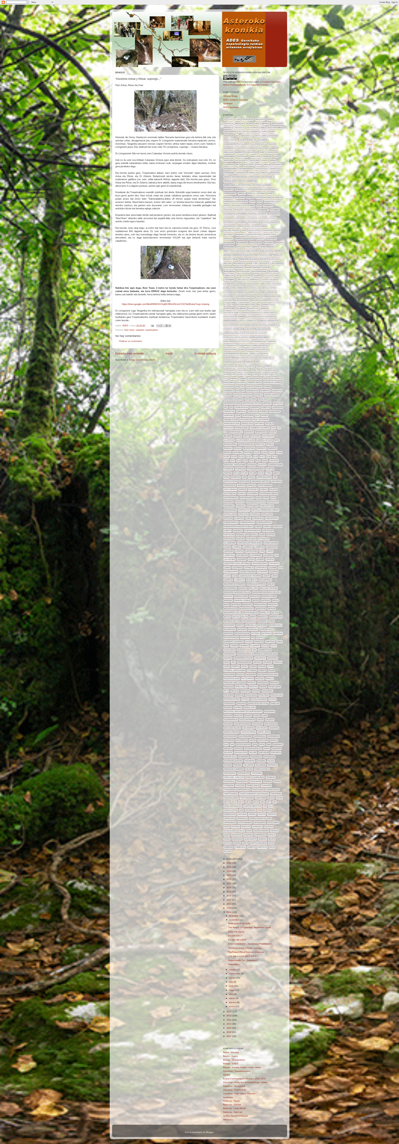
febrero (233, 1002)
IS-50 (251, 461)
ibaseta (272, 432)
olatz (274, 646)
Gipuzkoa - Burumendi (234, 1086)
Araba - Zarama (231, 1052)
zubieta (251, 847)
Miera (253, 617)
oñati (226, 662)
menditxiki (260, 609)
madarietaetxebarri (234, 584)
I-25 (279, 428)
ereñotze (271, 317)
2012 (229, 1016)
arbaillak (253, 173)
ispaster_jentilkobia (235, 465)
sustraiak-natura (233, 761)
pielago (235, 691)
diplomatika (230, 300)
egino (265, 304)
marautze (255, 596)
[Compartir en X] (163, 325)
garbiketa (229, 391)
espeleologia (231, 333)
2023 (229, 875)
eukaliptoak (230, 350)
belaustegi (267, 251)
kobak (258, 526)
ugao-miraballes (233, 806)
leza (280, 568)
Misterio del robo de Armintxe (240, 621)
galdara (240, 382)
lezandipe (262, 572)
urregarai (229, 818)
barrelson (269, 234)
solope (253, 752)
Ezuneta (239, 362)
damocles (253, 292)
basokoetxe (255, 243)
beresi (278, 251)
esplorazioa (230, 341)
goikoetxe (229, 411)
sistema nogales (253, 748)
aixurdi (234, 140)
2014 (229, 912)
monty (240, 625)
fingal (259, 366)
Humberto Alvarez (259, 428)
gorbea (263, 411)
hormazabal (241, 428)
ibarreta (249, 432)
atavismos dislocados (243, 206)
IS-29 (275, 456)
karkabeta (252, 506)
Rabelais (274, 703)
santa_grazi (263, 732)
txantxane (257, 790)
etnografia (257, 341)
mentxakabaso (250, 613)
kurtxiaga (229, 539)
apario (264, 160)
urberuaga (230, 814)
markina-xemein (242, 600)
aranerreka (261, 169)
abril (231, 994)
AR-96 (238, 164)
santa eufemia (248, 732)
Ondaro (228, 658)
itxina (269, 473)
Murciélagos (267, 629)
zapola (271, 835)
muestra (262, 625)
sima (269, 744)
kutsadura (263, 539)
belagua (240, 251)
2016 (229, 904)
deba (262, 292)
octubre (233, 969)
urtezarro (273, 822)
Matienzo (265, 600)
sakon (260, 720)
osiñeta (235, 666)
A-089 (237, 119)
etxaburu (270, 341)
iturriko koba (275, 465)
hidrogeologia (232, 424)
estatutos (244, 341)
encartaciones (232, 313)
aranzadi (241, 173)
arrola (242, 193)
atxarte (252, 214)
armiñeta (228, 189)
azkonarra (267, 230)
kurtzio (240, 539)
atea (259, 206)
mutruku (266, 633)
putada (245, 699)
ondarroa (260, 658)
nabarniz (278, 633)
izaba (226, 477)
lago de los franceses (250, 543)
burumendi (229, 271)
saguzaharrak (247, 720)
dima (258, 296)
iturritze (228, 469)
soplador (140, 330)
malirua (243, 588)
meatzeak (236, 604)
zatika (227, 839)
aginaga (255, 132)
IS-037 (257, 452)
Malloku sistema (268, 588)
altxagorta (241, 148)
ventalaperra (261, 831)
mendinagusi (230, 609)
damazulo (240, 292)
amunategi (251, 152)
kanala (241, 494)
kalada (273, 489)
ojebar (234, 646)
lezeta (266, 576)
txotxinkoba (246, 798)
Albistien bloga (230, 96)
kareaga (240, 506)
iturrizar (240, 469)
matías (255, 600)
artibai (250, 197)
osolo (244, 666)
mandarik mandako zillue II (266, 592)
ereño (242, 317)
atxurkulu (229, 222)
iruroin (248, 452)
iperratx (261, 448)
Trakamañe (256, 781)
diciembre (234, 916)
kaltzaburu (230, 494)
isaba (265, 461)
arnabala (240, 189)
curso (272, 288)
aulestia (228, 226)
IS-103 (234, 456)
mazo (226, 604)
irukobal (237, 452)
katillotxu (267, 514)
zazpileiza (237, 839)
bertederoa (261, 255)
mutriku (255, 633)
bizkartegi (265, 259)
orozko (257, 662)
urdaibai (242, 814)
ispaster (274, 461)
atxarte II (263, 214)
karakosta (273, 502)
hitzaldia (228, 428)
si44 (232, 744)
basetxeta (271, 239)
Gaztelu (258, 395)
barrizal (228, 239)
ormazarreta (244, 662)
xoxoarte (236, 835)
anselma (267, 156)
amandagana (255, 148)
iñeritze (260, 444)
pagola (240, 674)
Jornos (241, 485)
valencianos (230, 831)
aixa (226, 140)
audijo (265, 222)
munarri (242, 629)
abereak (239, 123)
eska (226, 325)
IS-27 (262, 456)
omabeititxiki (265, 650)
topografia (230, 773)
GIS (231, 407)
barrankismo (255, 234)
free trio (256, 370)
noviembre (234, 920)
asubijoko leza (272, 202)
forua (268, 366)
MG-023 (236, 617)
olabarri (255, 646)
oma (254, 650)
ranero (228, 707)
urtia (226, 827)
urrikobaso (230, 822)
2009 (229, 1028)
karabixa (228, 502)
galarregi (275, 378)
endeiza (246, 313)
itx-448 (253, 473)
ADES (239, 82)
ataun (227, 206)
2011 (229, 1020)
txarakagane (272, 790)
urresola (242, 818)
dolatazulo (244, 300)
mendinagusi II (246, 609)
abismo (249, 123)
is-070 (272, 452)
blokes (276, 259)
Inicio (169, 353)
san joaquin (270, 724)
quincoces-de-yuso (258, 703)
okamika (244, 646)
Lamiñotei (259, 547)
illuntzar (229, 440)
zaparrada (260, 835)
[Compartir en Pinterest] (169, 325)
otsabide (251, 670)
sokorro (276, 748)
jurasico (253, 489)
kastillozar (230, 514)
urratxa (271, 814)
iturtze (228, 473)
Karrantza (244, 510)
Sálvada (228, 724)
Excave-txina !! (235, 936)
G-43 (275, 374)
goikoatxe (277, 407)
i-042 (273, 428)
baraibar (228, 234)
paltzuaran (247, 678)
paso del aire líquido (235, 683)
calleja (268, 276)
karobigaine (230, 510)
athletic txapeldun (245, 210)
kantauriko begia (269, 494)
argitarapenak (239, 177)
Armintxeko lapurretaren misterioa (243, 185)
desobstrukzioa (245, 296)
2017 (229, 900)
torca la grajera (255, 777)
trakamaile (242, 781)
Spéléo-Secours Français (235, 1116)
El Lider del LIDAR (237, 940)
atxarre (241, 214)
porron (239, 695)
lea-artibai (229, 559)
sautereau (241, 740)
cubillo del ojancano (235, 288)
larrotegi (229, 555)
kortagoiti (267, 530)
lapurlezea (251, 551)
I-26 (225, 432)
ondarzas (272, 658)
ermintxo (252, 321)
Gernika (267, 403)
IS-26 (255, 456)
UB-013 (271, 798)
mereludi (265, 613)
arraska (271, 189)
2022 (229, 879)
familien (249, 362)
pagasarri (229, 674)
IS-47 (232, 461)
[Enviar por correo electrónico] (157, 325)
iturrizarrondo (255, 469)
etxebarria (230, 346)
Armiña (268, 185)
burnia (248, 267)
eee (253, 304)
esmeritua (273, 325)
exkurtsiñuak (231, 358)
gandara (228, 387)
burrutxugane (262, 267)
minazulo (262, 617)
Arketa (241, 181)
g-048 (226, 374)
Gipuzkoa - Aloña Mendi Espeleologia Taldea (245, 1082)
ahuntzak (229, 136)
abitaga (265, 123)
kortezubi (229, 535)
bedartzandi (259, 247)
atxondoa (252, 218)
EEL (259, 304)
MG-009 (275, 613)
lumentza (239, 580)
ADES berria (230, 132)
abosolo (228, 128)
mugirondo (230, 629)
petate (263, 687)
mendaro (247, 604)
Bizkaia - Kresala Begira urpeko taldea (242, 1067)
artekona (240, 197)
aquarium (229, 164)
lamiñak (237, 547)
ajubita (243, 140)
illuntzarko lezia (245, 440)
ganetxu (239, 387)
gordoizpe (274, 411)
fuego (266, 370)
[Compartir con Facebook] (166, 325)
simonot (228, 748)
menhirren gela (232, 613)
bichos (227, 259)
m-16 (248, 580)
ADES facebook (230, 107)
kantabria (252, 494)
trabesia (270, 777)
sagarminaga (231, 720)
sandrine (274, 728)
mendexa (272, 604)
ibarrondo (261, 432)
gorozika (228, 415)
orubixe (267, 662)
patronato (262, 683)
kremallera (242, 535)
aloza (273, 144)
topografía (244, 773)
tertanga (272, 765)
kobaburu (258, 518)
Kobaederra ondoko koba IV (238, 526)
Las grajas (242, 555)
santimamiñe (245, 736)
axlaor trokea (232, 230)
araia (259, 164)
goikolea (252, 411)
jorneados (230, 485)
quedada (241, 703)
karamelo (229, 506)
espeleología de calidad (253, 333)
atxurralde (254, 222)
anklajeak (255, 156)
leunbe (272, 568)
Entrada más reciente (129, 353)
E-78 (232, 304)
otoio (270, 666)
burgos (239, 267)
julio (231, 982)
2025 (229, 867)
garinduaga (252, 391)
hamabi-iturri (231, 420)
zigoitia (237, 843)
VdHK (249, 831)
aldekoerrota (231, 144)
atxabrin (274, 210)
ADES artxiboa (275, 128)
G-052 (233, 374)
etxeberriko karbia (248, 346)
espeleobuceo (242, 329)
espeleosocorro (259, 337)
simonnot (278, 744)
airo (264, 136)
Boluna (228, 263)
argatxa (274, 173)
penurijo (228, 687)
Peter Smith (274, 687)
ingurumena (230, 444)
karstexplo (228, 1097)
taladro (261, 761)
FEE (257, 362)
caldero (257, 276)
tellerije (248, 765)
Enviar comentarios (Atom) (142, 360)
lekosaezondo (259, 563)
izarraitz (235, 477)
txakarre (266, 785)
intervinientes (246, 444)
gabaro (234, 378)
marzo (232, 998)
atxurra (241, 222)
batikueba (229, 247)
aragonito (248, 164)
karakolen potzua (255, 502)
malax (271, 584)
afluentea (243, 132)
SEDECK (274, 740)
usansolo (257, 827)
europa (250, 350)
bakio (278, 230)
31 (225, 119)
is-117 (249, 456)
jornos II (251, 485)
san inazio (257, 724)
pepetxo (253, 687)
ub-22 (241, 802)
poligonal (267, 691)
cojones (239, 284)
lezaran (273, 572)
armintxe (252, 181)
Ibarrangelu (236, 432)
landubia (228, 551)
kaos (273, 498)
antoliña (228, 160)
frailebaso (243, 370)
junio (231, 986)
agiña (264, 132)
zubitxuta (262, 847)
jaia (244, 477)
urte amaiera (245, 822)
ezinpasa (228, 362)
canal (277, 276)
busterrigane (259, 271)
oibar (279, 642)
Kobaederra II (231, 522)
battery (247, 247)
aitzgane (273, 136)
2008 (229, 1032)
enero (232, 1006)
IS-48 (239, 461)
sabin (264, 716)
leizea (251, 559)
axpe (243, 230)
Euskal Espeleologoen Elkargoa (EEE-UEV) (244, 1078)
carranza (254, 280)
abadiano (260, 119)
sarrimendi (273, 736)
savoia (252, 740)
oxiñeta (262, 670)
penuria (274, 683)
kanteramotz (247, 498)
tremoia (268, 781)
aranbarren (230, 169)
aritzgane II (268, 177)
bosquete (265, 263)
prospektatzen (232, 699)
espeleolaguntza (260, 329)
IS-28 (268, 456)
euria (241, 350)
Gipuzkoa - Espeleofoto (234, 1090)
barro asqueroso (244, 239)
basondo (268, 243)
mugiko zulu (275, 625)
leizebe (260, 559)
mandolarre (241, 596)
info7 (276, 440)
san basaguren (242, 724)
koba (248, 518)
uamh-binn (260, 798)
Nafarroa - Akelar (231, 1101)
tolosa (249, 769)
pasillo (270, 678)
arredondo (230, 193)
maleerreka (230, 588)
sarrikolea (260, 736)
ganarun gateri (272, 382)
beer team (129, 330)
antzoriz (254, 160)
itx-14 (236, 473)
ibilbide (227, 436)
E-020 (275, 300)
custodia (228, 292)
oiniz (226, 646)
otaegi (253, 666)
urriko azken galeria (260, 818)
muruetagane (242, 633)
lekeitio (270, 559)
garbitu (240, 391)
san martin (248, 728)
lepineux (249, 568)
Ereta (242, 321)
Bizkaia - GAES (230, 1064)
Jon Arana (276, 481)
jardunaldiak (264, 477)
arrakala (260, 189)
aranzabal (229, 173)
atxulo (273, 218)
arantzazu (275, 169)
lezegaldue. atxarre (250, 576)
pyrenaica (229, 703)
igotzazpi (255, 436)
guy (257, 415)
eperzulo (257, 313)
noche (259, 637)
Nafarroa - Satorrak (232, 1112)
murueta (228, 633)
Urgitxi (261, 814)
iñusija (237, 448)
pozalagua (251, 695)
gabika (243, 378)
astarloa (278, 197)
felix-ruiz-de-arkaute (235, 366)
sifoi (254, 744)
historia (259, 424)
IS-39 (226, 461)
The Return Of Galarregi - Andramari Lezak (249, 927)
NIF (252, 637)
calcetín (246, 276)
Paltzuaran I (234, 964)
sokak (267, 748)
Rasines (238, 707)
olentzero (229, 650)
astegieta (229, 202)
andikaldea (272, 152)
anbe (261, 152)
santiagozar (230, 736)
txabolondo (252, 785)
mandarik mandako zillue (237, 592)
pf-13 (226, 691)
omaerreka (230, 654)
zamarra (248, 835)
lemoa (227, 568)
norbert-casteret (233, 642)
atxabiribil (262, 210)
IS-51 (258, 461)
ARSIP (270, 193)
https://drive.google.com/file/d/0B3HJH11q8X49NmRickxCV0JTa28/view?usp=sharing (165, 304)
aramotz (277, 164)
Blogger (210, 1132)
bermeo (228, 255)
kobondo (238, 530)
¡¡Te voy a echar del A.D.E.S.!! (243, 956)
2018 (229, 896)
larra (270, 551)
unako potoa (230, 810)
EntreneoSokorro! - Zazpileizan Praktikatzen (250, 944)
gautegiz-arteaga (242, 395)
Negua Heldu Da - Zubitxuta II (243, 960)
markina (228, 600)
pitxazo (256, 691)
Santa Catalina (231, 732)
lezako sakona (247, 572)
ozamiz (271, 670)
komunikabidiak (252, 530)
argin (227, 177)
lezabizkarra (231, 572)
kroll (254, 535)
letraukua (261, 568)
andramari (242, 156)
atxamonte (229, 214)
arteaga (228, 197)
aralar (267, 164)
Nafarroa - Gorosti (232, 1104)
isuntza (262, 465)
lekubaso (274, 563)
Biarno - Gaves (230, 1056)
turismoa (229, 785)
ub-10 (226, 802)
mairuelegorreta (256, 584)
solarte (228, 752)
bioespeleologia (249, 259)
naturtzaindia (231, 637)
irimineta (272, 448)
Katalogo (243, 514)
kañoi (266, 498)
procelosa (277, 695)
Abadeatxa (247, 119)
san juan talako (232, 728)
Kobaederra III (247, 522)
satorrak (229, 740)
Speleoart (228, 103)
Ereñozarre (230, 321)
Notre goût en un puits (239, 923)
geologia (263, 399)
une (241, 810)
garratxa (277, 391)
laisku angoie (271, 543)
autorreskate (242, 226)
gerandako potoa (251, 403)
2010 (229, 1024)
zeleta (271, 839)
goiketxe (265, 407)
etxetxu (264, 346)
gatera (227, 395)
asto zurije (242, 202)
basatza (260, 239)
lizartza (228, 580)
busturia (273, 271)
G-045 (273, 370)
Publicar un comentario (130, 341)
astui (259, 202)
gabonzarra (255, 378)
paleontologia (231, 678)
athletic (228, 210)
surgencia (256, 757)
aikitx (257, 136)
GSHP (238, 415)
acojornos (253, 128)
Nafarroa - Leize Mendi (234, 1108)
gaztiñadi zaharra (233, 399)
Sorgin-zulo (230, 757)
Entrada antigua (205, 353)
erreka (262, 321)
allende (256, 144)
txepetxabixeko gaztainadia (254, 794)
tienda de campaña (233, 769)
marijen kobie (269, 596)
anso (276, 156)
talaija (271, 761)
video (227, 835)
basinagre (229, 243)
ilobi (258, 440)
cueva (263, 288)
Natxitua (245, 637)
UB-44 (255, 802)
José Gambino (265, 485)
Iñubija (269, 444)
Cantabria (229, 280)
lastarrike (255, 555)
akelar (252, 140)
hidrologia (247, 424)
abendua (228, 123)
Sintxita (238, 748)
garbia (267, 387)
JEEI (275, 477)
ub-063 (279, 798)
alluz (265, 144)
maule (275, 600)
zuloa (272, 847)
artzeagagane (263, 197)
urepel (252, 814)
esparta (228, 329)
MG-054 (244, 617)
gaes (266, 378)
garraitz (265, 391)
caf (237, 276)
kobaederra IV (264, 522)
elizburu (241, 308)
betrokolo (275, 255)
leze (235, 576)
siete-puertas (243, 744)
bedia (271, 247)
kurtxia (271, 535)
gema (253, 399)
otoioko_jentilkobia (234, 670)
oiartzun (270, 642)
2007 (229, 1036)
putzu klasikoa (259, 699)
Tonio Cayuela (262, 769)
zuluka (227, 851)
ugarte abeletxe (252, 806)
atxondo (240, 218)
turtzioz (240, 785)
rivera (248, 716)
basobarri (242, 243)
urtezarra (259, 822)
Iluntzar (267, 440)
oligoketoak (243, 650)
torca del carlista (234, 777)
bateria (279, 243)
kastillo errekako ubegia (265, 510)
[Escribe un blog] (160, 325)
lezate (227, 576)
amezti (274, 148)
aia (237, 136)
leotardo (237, 568)
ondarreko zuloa (243, 658)
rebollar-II (250, 707)
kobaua (267, 526)
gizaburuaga (241, 407)
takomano (250, 761)
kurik (262, 535)
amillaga (228, 152)
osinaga (278, 662)
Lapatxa (239, 551)
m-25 (255, 580)
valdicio (269, 827)
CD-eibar (228, 284)
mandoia (228, 596)
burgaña (228, 267)
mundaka (253, 629)
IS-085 (279, 452)
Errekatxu (273, 321)
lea (276, 555)
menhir (271, 609)
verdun (275, 831)
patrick (251, 683)
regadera (269, 711)
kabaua (264, 489)
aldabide (262, 140)
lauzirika (268, 555)
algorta (245, 144)
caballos (229, 276)
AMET (266, 148)
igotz (246, 436)
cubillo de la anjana (270, 284)
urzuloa (245, 827)
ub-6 (262, 802)
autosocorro (259, 226)
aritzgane (254, 177)
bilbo (235, 259)
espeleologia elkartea (236, 337)
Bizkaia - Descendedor (234, 1060)
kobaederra (271, 518)
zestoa (227, 843)
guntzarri (248, 415)
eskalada (250, 325)
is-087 (226, 456)
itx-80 (261, 473)
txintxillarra (231, 798)
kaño (258, 498)
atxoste (263, 218)
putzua (272, 699)
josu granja (230, 489)
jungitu (243, 489)
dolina (255, 300)
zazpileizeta (250, 839)
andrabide (229, 156)
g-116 (262, 374)
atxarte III (275, 214)
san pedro (261, 728)
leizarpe (241, 559)
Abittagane (277, 123)
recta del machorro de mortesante (243, 711)
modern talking (266, 621)
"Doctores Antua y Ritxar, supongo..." (246, 948)
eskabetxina (237, 325)
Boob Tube (252, 263)
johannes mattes (260, 481)
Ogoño (248, 642)
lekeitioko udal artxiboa (237, 563)
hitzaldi (270, 424)
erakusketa (270, 313)
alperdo (228, 148)
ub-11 (233, 802)
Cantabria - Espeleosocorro (236, 1071)
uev (275, 802)
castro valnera (269, 280)
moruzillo (250, 625)
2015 (229, 908)
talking (228, 765)
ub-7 (269, 802)
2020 (229, 887)
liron (274, 576)
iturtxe (270, 469)
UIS (264, 806)
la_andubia (230, 543)
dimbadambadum (271, 296)
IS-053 (264, 452)
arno (250, 189)
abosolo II (240, 128)
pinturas (245, 691)
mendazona (260, 604)
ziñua (245, 843)
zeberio (262, 839)
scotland (263, 740)
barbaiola (240, 234)
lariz (262, 551)
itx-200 (244, 473)
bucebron (277, 263)
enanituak (253, 308)
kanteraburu (231, 498)
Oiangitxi (258, 642)
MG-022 (227, 617)
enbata (264, 308)
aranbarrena (246, 169)
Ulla (270, 806)
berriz (249, 255)
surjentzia (269, 757)
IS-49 (245, 461)
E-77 (226, 304)
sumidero (244, 757)
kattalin (228, 518)
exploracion (247, 358)
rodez (256, 716)
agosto (232, 978)
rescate (238, 716)
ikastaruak (268, 436)
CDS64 (226, 1075)
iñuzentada (249, 448)
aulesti (275, 222)
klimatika (239, 518)
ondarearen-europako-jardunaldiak (257, 654)
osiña (227, 666)
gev (226, 407)
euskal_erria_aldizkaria (254, 354)
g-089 (248, 374)
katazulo (255, 514)
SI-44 (226, 744)
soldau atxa (240, 752)
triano (277, 781)
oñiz (233, 662)
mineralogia (275, 617)
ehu (272, 304)
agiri (271, 132)
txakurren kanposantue (237, 790)
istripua (252, 465)
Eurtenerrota (231, 354)
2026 (229, 863)
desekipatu (229, 296)
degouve (271, 292)
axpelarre (254, 230)
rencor (228, 716)
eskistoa (262, 325)
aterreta (268, 206)
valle (242, 831)
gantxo (250, 387)
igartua (237, 436)
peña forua (241, 687)
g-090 (255, 374)
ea (237, 304)
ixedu (276, 473)
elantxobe (229, 308)
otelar (262, 666)
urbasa (267, 810)
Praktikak (264, 695)
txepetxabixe (151, 330)
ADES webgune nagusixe (235, 100)
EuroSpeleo (262, 350)
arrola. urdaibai (256, 193)
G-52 (226, 378)
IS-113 (241, 456)
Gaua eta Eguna (236, 932)
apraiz (273, 160)
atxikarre (229, 218)
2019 (229, 891)
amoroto (240, 152)
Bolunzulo (239, 263)
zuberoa (228, 847)
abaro (270, 119)
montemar (229, 625)
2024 (229, 871)
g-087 (240, 374)
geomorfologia (232, 403)
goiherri (254, 407)
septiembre (235, 973)
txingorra (276, 794)
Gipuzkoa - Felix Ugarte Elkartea (239, 1093)
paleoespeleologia (267, 674)
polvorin (228, 695)
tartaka (237, 765)
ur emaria (250, 810)
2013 (229, 1011)
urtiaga (235, 827)
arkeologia (230, 181)
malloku (253, 588)
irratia (227, 452)
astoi (252, 202)
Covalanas (251, 284)
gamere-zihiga (254, 382)
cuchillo (254, 288)
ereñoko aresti (256, 317)
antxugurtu (241, 160)
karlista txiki (267, 506)
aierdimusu (246, 136)
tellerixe (260, 765)
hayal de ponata (260, 420)
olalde (265, 646)
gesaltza (278, 403)
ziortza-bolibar (258, 843)
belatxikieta (253, 251)
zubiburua (240, 847)
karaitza (239, 502)
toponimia (257, 773)
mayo (232, 990)
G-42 (269, 374)
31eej (230, 119)
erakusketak (231, 317)
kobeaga (277, 526)
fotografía (230, 370)
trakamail (229, 781)
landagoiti (271, 547)
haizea (264, 415)
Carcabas (241, 280)
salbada (269, 720)
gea (247, 399)
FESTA (251, 366)
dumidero (266, 300)
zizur (271, 843)
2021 (229, 883)
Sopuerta (276, 752)
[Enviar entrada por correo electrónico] (152, 325)
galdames (229, 382)
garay (259, 387)
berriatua (239, 255)
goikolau (241, 411)
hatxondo (245, 420)
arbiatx (264, 173)
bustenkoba (243, 271)
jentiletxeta (230, 481)
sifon (262, 744)
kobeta (227, 530)
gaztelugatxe (271, 395)
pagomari (251, 674)
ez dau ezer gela (265, 358)
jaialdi (251, 477)
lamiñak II (247, 547)
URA (259, 810)
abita (257, 123)
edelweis (245, 304)
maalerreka (265, 580)
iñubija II (228, 448)
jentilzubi (244, 481)
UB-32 (248, 802)
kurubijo (251, 539)
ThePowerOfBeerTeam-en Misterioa (246, 952)
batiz (238, 247)
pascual (259, 678)
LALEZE (227, 547)
